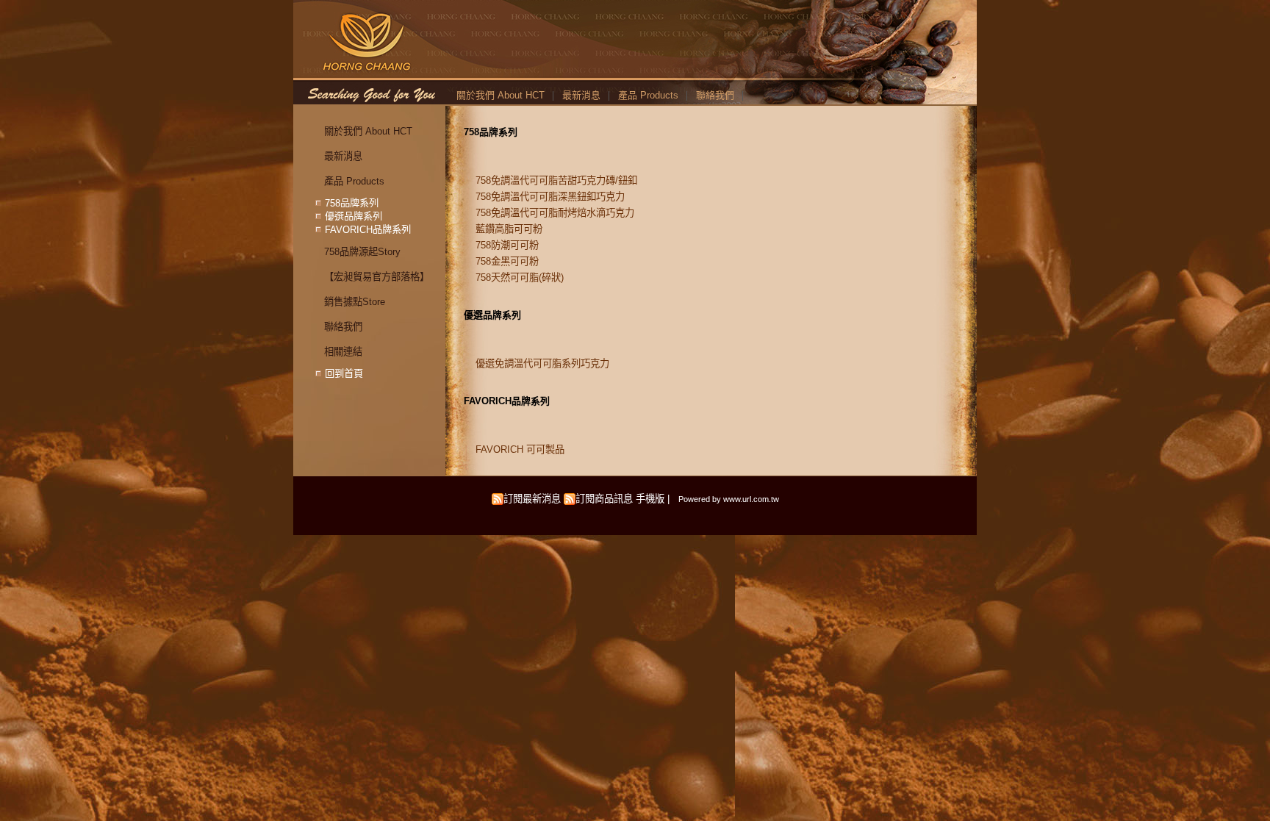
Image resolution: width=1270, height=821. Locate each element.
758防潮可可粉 (507, 245)
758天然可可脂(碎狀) (520, 277)
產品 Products (648, 95)
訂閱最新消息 (532, 498)
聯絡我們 (715, 95)
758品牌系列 (490, 131)
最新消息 (581, 95)
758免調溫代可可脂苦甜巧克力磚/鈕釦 (556, 180)
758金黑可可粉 (507, 261)
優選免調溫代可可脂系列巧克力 (542, 363)
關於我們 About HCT (500, 95)
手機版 (650, 498)
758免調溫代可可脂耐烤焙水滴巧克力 (555, 212)
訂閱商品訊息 (604, 498)
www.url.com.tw (751, 499)
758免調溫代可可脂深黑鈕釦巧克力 (550, 196)
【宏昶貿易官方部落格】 (376, 276)
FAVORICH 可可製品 (520, 449)
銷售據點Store (354, 301)
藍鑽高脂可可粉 (509, 228)
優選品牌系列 (492, 314)
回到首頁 (344, 373)
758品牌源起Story (362, 251)
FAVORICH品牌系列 (507, 400)
